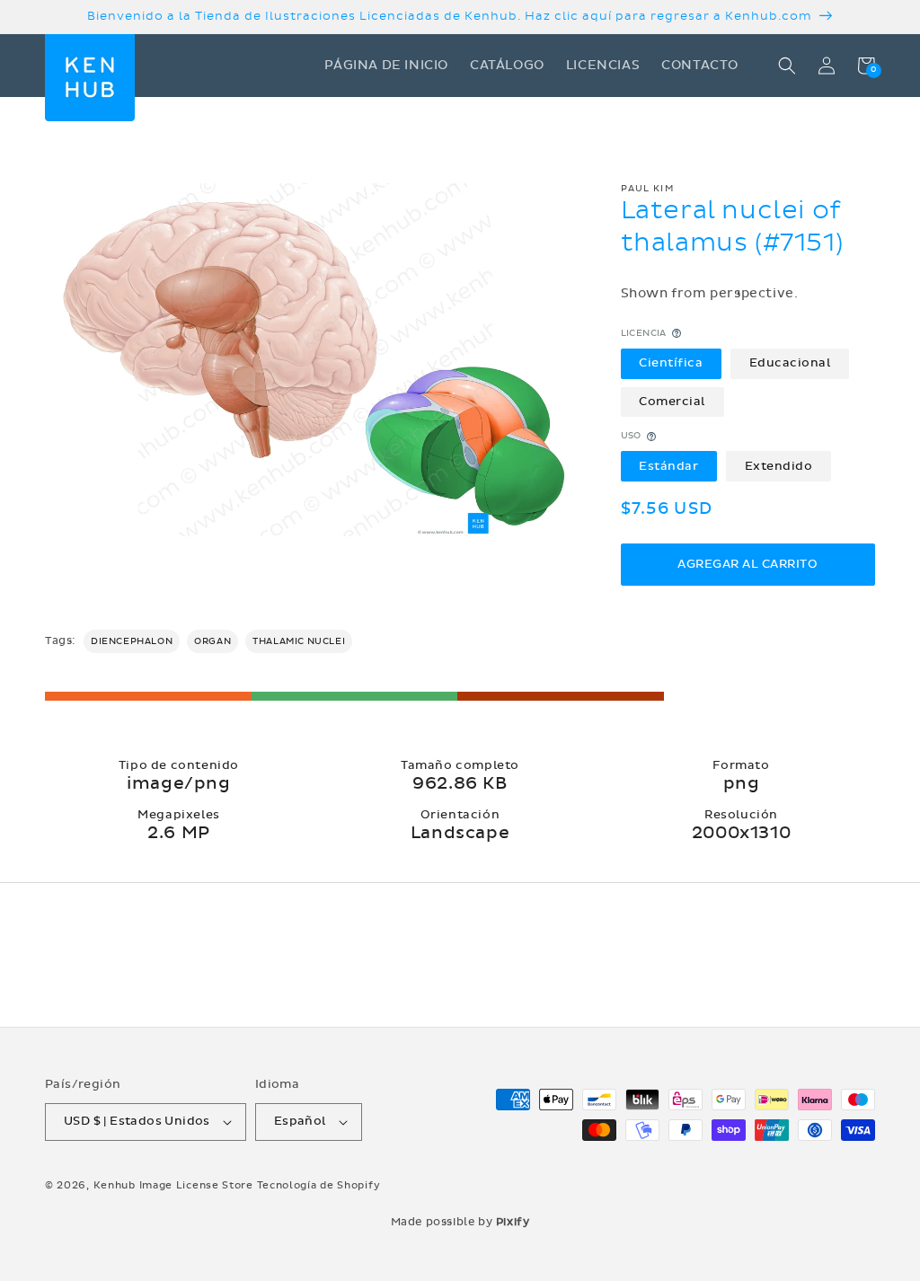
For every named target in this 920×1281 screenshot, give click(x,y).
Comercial (672, 401)
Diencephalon (131, 641)
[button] (787, 65)
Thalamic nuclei (298, 641)
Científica (671, 363)
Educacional (790, 363)
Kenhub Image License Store (173, 1185)
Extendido (779, 466)
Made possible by (460, 1221)
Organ (212, 641)
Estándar (668, 466)
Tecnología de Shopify (319, 1185)
